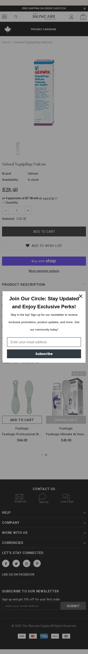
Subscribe (44, 353)
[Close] (81, 296)
